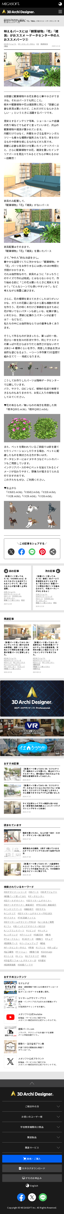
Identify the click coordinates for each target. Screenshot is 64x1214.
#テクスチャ (10, 917)
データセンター (9, 598)
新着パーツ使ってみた (12, 600)
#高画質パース (11, 943)
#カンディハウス (19, 662)
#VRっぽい (52, 947)
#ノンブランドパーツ (14, 930)
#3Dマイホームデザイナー (39, 900)
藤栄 (23, 600)
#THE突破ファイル (27, 917)
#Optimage (46, 951)
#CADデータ (28, 939)
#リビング (21, 666)
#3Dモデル (41, 909)
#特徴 (31, 947)
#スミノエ (9, 956)
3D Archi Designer (11, 19)
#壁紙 (42, 943)
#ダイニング (26, 934)
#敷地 (48, 934)
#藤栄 (43, 956)
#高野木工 (36, 668)
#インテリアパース (13, 909)
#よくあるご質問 (46, 922)
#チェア (49, 939)
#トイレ (19, 956)
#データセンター (10, 666)
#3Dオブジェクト (10, 44)
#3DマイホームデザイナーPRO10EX (35, 913)
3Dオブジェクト (10, 592)
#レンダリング (11, 934)
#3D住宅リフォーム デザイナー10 (20, 960)
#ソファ (7, 926)
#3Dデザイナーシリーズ (12, 660)
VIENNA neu (17, 596)
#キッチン (43, 930)
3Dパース (7, 596)
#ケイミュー (21, 951)
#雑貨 (6, 46)
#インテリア (10, 913)
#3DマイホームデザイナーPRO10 (20, 922)
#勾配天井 (38, 934)
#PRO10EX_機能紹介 (46, 904)
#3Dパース (8, 662)
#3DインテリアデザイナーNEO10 (29, 926)
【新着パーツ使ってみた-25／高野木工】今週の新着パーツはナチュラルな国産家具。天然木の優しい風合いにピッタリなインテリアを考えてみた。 (46, 648)
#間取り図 (34, 951)
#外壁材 (42, 960)
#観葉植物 (44, 44)
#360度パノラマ (25, 964)
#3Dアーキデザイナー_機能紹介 (19, 904)
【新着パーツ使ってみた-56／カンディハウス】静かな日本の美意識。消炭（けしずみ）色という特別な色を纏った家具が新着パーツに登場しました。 (17, 648)
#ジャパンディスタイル (12, 664)
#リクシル (41, 947)
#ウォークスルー (12, 939)
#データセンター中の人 (26, 44)
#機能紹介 (29, 909)
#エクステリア (32, 956)
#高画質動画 (10, 964)
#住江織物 (9, 951)
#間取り (39, 939)
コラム (22, 19)
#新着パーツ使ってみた (12, 668)
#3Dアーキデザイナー (14, 900)
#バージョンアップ (29, 943)
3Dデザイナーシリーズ (12, 594)
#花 (37, 44)
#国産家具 (36, 664)
